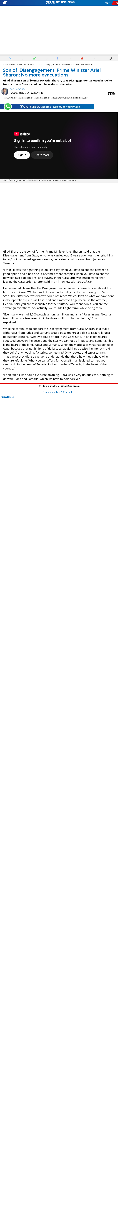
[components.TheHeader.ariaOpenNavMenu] (19, 2)
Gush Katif (10, 98)
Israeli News (29, 65)
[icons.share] (115, 3)
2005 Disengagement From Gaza (69, 98)
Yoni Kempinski (17, 89)
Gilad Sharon (42, 98)
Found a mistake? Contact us (59, 392)
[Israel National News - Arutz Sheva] (60, 2)
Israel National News (12, 65)
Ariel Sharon (25, 98)
